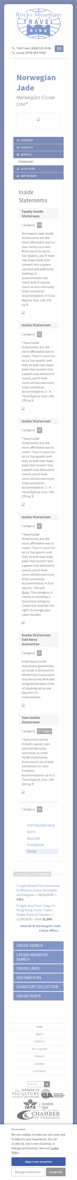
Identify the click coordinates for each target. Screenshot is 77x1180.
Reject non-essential (38, 1162)
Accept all (55, 1172)
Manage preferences (28, 1172)
